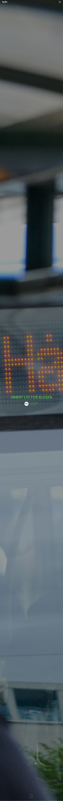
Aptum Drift (34, 403)
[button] (60, 2)
